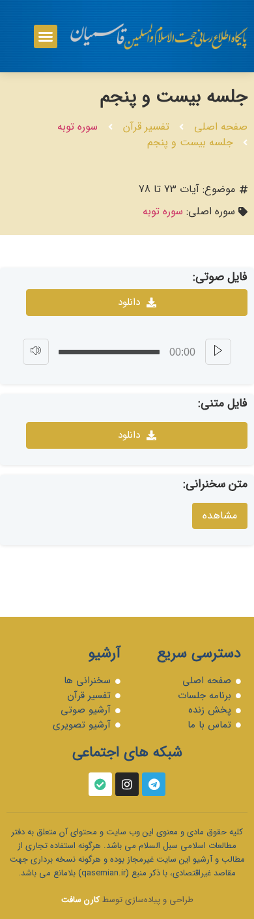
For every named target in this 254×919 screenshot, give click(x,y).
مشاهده (220, 515)
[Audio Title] (109, 352)
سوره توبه (77, 127)
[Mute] (36, 352)
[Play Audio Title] (218, 352)
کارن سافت (80, 900)
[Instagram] (127, 784)
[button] (45, 36)
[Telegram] (153, 784)
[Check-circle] (100, 784)
